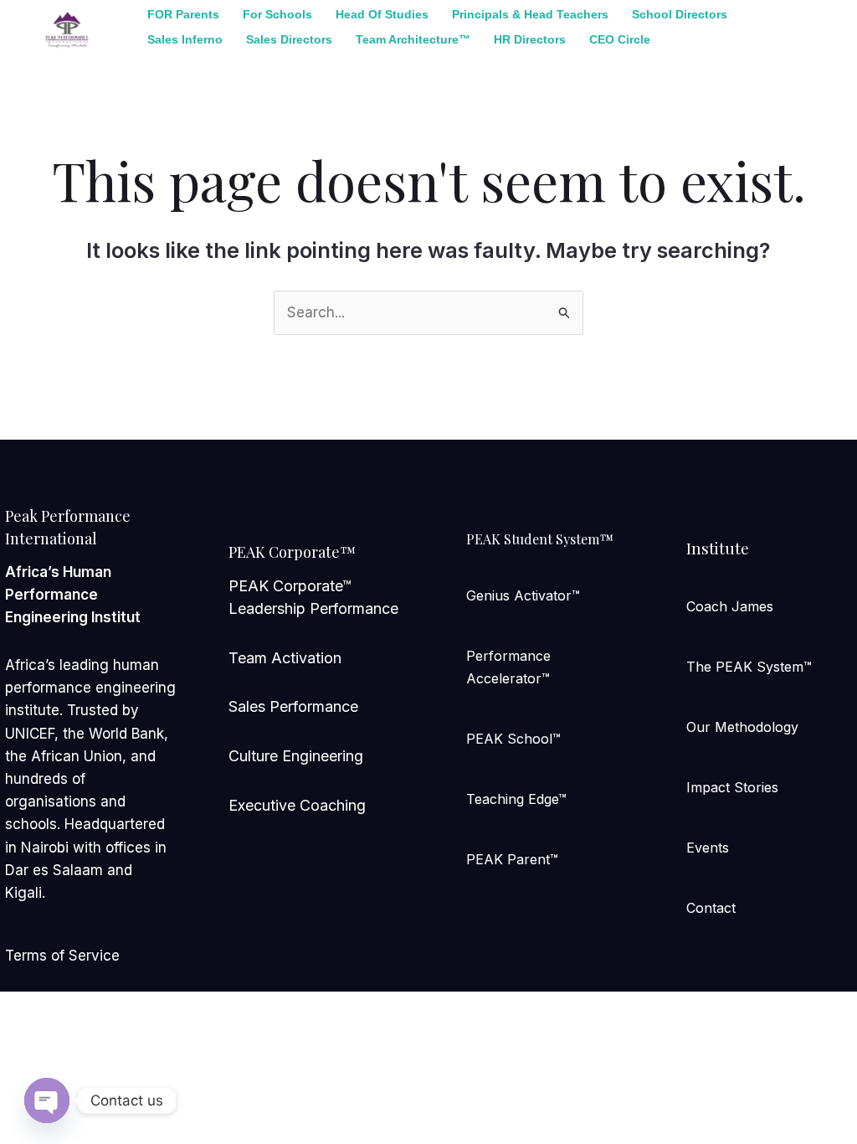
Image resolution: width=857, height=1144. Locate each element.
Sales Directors (289, 39)
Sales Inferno (185, 39)
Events (707, 847)
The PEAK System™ (749, 666)
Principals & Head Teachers (530, 14)
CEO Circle (619, 39)
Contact (711, 907)
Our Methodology (742, 727)
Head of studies (382, 14)
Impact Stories (732, 787)
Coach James (729, 606)
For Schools (277, 14)
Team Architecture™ (413, 39)
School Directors (679, 14)
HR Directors (530, 39)
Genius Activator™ (523, 595)
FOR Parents (183, 14)
